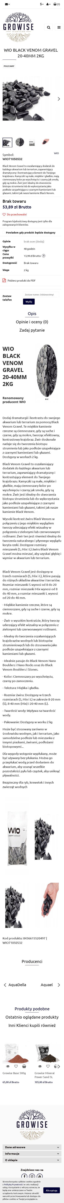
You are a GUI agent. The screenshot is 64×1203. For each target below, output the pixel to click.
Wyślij (29, 301)
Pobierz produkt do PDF (21, 280)
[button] (56, 4)
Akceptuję (51, 1190)
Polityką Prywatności (13, 1184)
